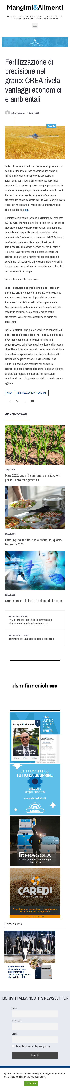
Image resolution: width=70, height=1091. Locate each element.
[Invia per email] (32, 401)
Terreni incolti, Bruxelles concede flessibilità (31, 637)
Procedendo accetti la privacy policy (33, 1046)
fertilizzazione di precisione (31, 393)
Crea (9, 393)
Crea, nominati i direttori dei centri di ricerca (34, 600)
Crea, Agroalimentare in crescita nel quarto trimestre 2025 (33, 541)
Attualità (51, 126)
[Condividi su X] (17, 401)
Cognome (16, 1021)
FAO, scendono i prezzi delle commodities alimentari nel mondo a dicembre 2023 (30, 620)
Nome (14, 1008)
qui (26, 210)
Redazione (21, 113)
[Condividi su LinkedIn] (25, 401)
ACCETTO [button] (31, 1083)
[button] (35, 25)
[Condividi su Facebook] (10, 401)
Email (14, 1033)
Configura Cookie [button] (13, 1083)
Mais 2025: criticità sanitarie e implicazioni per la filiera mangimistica (32, 477)
